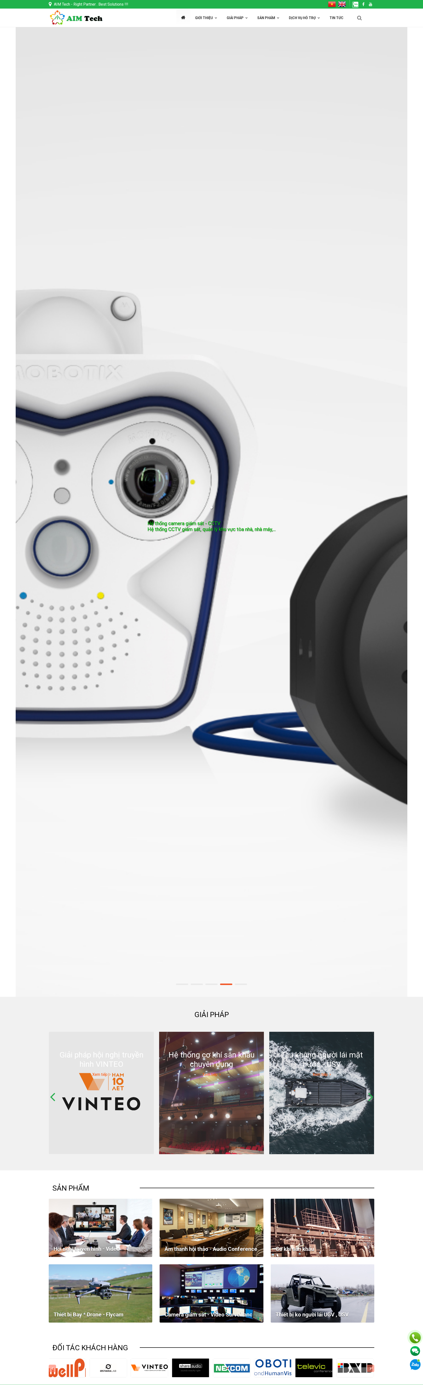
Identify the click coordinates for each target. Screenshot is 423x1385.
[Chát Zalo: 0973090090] (415, 1364)
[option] (211, 512)
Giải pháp (235, 18)
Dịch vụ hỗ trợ (302, 18)
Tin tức (336, 18)
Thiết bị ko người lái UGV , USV (312, 1315)
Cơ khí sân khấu (295, 1249)
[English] (342, 4)
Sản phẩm (266, 18)
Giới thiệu (204, 18)
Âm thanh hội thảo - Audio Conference (210, 1249)
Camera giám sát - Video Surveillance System (210, 1318)
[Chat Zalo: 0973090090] (356, 4)
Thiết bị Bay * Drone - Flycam (88, 1315)
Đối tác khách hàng (90, 1347)
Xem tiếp (211, 555)
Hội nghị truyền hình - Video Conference (87, 1252)
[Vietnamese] (333, 4)
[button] (359, 18)
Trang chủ (183, 17)
